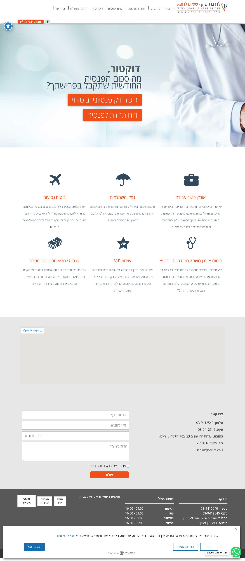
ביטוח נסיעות (54, 197)
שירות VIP (122, 261)
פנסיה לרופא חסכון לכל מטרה (54, 261)
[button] (105, 100)
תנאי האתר (95, 466)
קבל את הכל (34, 547)
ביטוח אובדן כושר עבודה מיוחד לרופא (190, 261)
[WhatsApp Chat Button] (236, 552)
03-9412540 (32, 22)
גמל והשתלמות (122, 197)
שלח (109, 474)
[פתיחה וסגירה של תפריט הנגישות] (8, 26)
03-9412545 (211, 513)
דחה (209, 547)
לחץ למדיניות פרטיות (69, 536)
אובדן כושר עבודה (191, 197)
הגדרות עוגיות (186, 547)
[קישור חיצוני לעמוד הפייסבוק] (47, 22)
